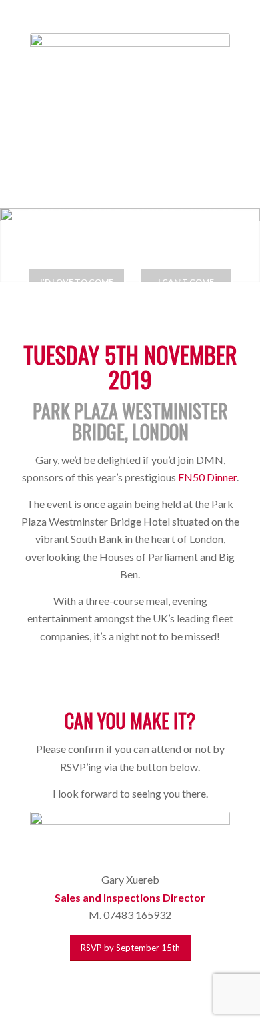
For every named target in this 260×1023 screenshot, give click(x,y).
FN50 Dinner (207, 477)
